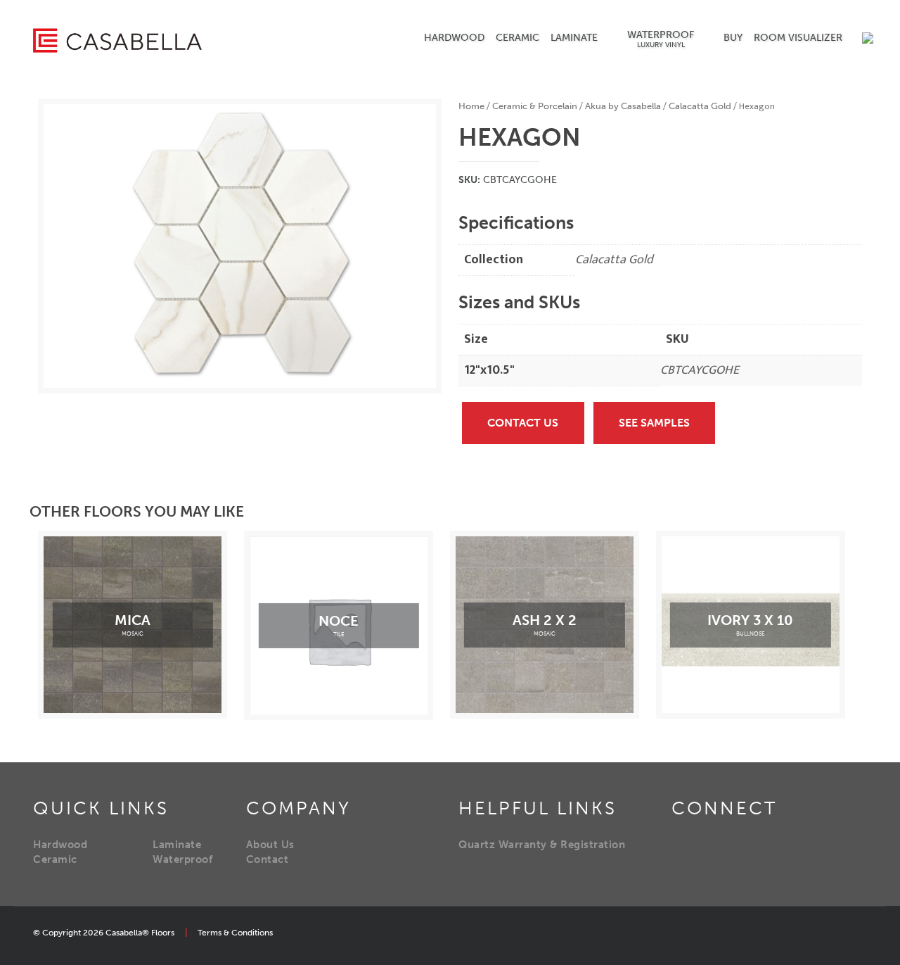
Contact (267, 859)
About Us (270, 844)
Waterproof (182, 859)
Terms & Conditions (235, 933)
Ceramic (55, 859)
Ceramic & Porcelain (534, 106)
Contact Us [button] (522, 422)
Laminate (177, 844)
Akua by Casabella (623, 106)
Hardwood (60, 844)
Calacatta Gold (700, 106)
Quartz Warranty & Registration (541, 844)
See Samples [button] (654, 422)
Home (471, 106)
